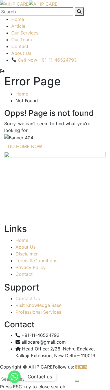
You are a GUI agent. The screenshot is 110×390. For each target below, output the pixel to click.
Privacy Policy (31, 267)
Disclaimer (27, 254)
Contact (19, 46)
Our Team (21, 39)
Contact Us (28, 298)
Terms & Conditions (36, 260)
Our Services (24, 33)
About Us (21, 53)
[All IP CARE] (14, 3)
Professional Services (38, 312)
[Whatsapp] (14, 376)
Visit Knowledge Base (38, 305)
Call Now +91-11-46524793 (46, 60)
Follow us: (63, 367)
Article (18, 26)
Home (17, 19)
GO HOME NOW (25, 146)
